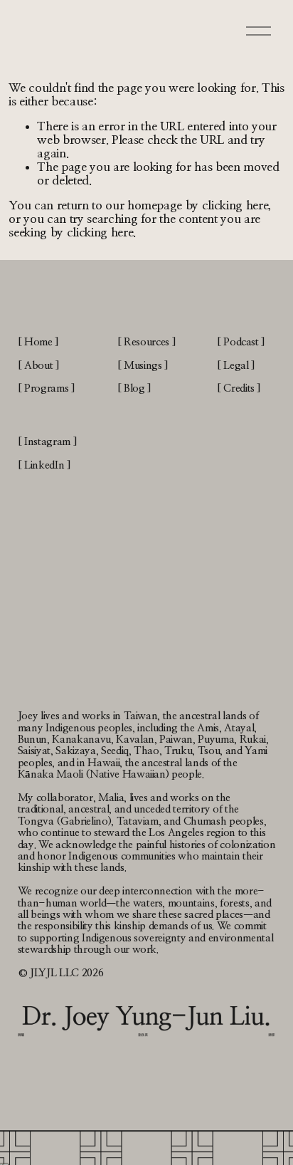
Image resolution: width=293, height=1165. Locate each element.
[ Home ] (38, 342)
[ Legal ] (236, 365)
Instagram (47, 442)
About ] (42, 365)
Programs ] (49, 388)
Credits (239, 388)
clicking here (235, 205)
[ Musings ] (143, 365)
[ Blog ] (134, 388)
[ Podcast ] (241, 342)
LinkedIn (44, 465)
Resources (146, 342)
